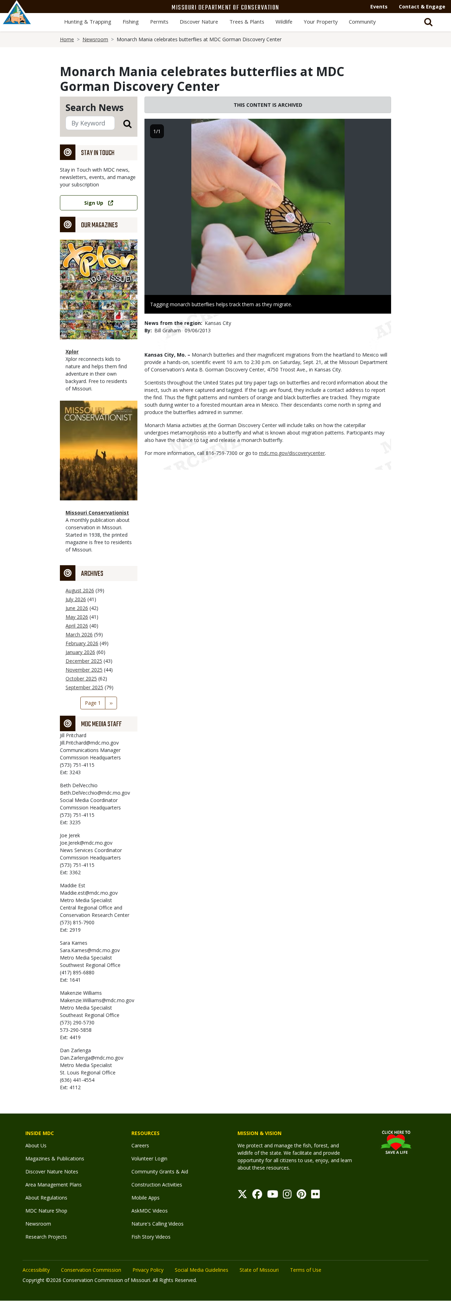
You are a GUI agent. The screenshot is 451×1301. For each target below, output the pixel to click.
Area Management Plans (53, 1184)
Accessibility (36, 1269)
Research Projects (46, 1236)
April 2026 (77, 625)
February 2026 (82, 643)
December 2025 (84, 661)
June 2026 (77, 608)
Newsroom (95, 39)
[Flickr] (315, 1195)
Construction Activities (156, 1184)
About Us (36, 1145)
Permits (159, 21)
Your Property (321, 21)
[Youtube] (272, 1195)
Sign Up (93, 202)
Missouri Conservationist (97, 512)
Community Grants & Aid (159, 1171)
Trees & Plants (246, 21)
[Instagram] (287, 1195)
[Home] (17, 20)
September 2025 (84, 687)
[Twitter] (242, 1195)
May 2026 (77, 616)
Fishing (131, 21)
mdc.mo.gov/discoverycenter (292, 453)
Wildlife (284, 21)
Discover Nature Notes (51, 1171)
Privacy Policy (147, 1269)
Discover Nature (199, 21)
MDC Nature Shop (46, 1210)
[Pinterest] (301, 1195)
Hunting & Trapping (87, 21)
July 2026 (76, 599)
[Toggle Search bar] (428, 22)
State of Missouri (259, 1269)
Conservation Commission (91, 1269)
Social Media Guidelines (201, 1269)
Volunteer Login (149, 1158)
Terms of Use (305, 1269)
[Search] (123, 123)
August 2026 (80, 590)
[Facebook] (257, 1195)
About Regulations (46, 1197)
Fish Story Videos (151, 1236)
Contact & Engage (422, 6)
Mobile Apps (145, 1197)
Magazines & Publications (54, 1158)
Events (379, 6)
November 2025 (84, 669)
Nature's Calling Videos (157, 1223)
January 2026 (80, 652)
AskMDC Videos (149, 1210)
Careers (140, 1145)
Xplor (72, 351)
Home (67, 39)
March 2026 (79, 634)
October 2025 (81, 678)
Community (362, 21)
